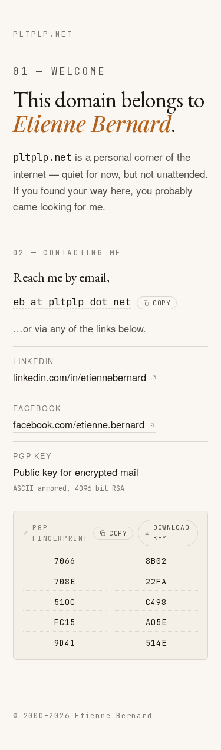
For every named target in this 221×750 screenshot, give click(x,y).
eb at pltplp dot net (72, 301)
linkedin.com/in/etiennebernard (79, 377)
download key (171, 532)
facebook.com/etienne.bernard (78, 424)
